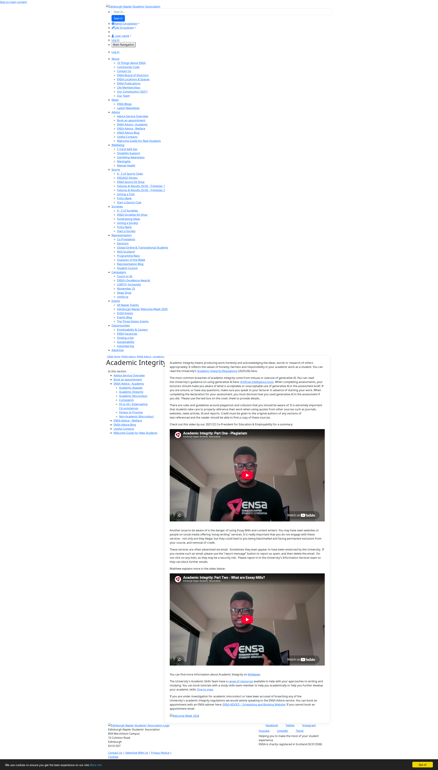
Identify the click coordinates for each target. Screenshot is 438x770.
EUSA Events (125, 313)
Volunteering (125, 346)
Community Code (128, 67)
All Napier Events (128, 305)
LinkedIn (282, 731)
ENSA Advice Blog (128, 133)
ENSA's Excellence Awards (133, 280)
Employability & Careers (132, 329)
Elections (123, 243)
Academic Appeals (131, 388)
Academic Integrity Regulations (217, 371)
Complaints (126, 400)
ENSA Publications (128, 83)
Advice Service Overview (132, 116)
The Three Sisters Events (133, 321)
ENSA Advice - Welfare (131, 128)
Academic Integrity (131, 392)
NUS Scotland (126, 252)
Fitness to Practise (131, 412)
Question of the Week (131, 260)
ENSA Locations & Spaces (133, 79)
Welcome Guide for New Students (139, 141)
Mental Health (126, 165)
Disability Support (128, 153)
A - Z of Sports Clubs (130, 174)
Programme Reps (128, 256)
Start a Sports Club (129, 202)
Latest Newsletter (128, 108)
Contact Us (124, 71)
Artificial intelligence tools (257, 382)
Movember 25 (126, 288)
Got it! (423, 764)
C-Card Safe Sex (127, 149)
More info (96, 765)
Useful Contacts (127, 137)
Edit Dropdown (124, 28)
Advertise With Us (136, 753)
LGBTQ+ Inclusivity (129, 284)
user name (122, 36)
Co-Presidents (126, 239)
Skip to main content (13, 2)
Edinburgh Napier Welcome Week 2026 (142, 309)
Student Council (127, 268)
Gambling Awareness (131, 157)
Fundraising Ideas (128, 219)
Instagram (309, 725)
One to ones (205, 689)
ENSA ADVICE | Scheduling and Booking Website (254, 704)
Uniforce (122, 297)
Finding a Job (125, 338)
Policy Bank (124, 198)
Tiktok (300, 731)
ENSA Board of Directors (133, 75)
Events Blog (124, 317)
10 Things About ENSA (131, 63)
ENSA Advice (129, 356)
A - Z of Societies (127, 211)
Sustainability (125, 342)
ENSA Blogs (124, 104)
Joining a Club (126, 194)
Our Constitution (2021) (132, 92)
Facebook (272, 725)
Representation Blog (130, 264)
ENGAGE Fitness (127, 178)
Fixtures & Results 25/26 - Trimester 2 (141, 190)
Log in (115, 40)
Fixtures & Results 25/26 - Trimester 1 (141, 186)
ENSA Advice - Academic (132, 124)
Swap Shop (124, 293)
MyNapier (254, 674)
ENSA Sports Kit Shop (131, 182)
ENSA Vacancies (127, 334)
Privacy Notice (160, 753)
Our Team (123, 96)
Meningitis (124, 161)
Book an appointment (131, 120)
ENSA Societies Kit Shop (132, 215)
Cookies (113, 757)
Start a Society (126, 231)
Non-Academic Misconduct (136, 416)
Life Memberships (128, 87)
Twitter (290, 725)
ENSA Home (113, 356)
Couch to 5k (124, 276)
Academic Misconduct (133, 396)
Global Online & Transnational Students (142, 247)
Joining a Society (127, 223)
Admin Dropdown (125, 23)
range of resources (240, 681)
